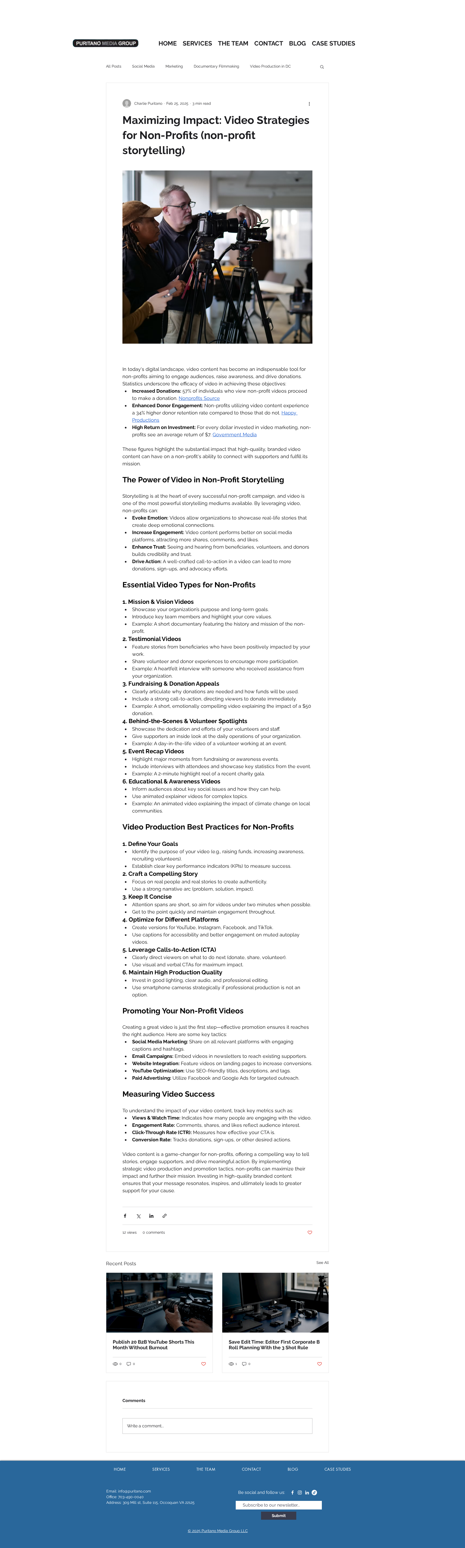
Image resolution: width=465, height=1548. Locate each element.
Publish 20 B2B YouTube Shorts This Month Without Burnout (153, 1344)
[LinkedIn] (307, 1492)
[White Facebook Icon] (292, 1492)
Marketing (174, 66)
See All (322, 1262)
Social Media (143, 66)
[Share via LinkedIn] (151, 1215)
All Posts (113, 66)
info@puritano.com (134, 1491)
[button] (322, 66)
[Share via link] (164, 1215)
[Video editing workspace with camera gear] (275, 1303)
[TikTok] (314, 1492)
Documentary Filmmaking (216, 66)
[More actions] (309, 103)
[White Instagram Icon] (299, 1492)
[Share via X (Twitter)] (138, 1215)
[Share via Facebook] (125, 1215)
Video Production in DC (270, 66)
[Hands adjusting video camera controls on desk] (159, 1303)
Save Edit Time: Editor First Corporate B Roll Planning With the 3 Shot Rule (274, 1344)
